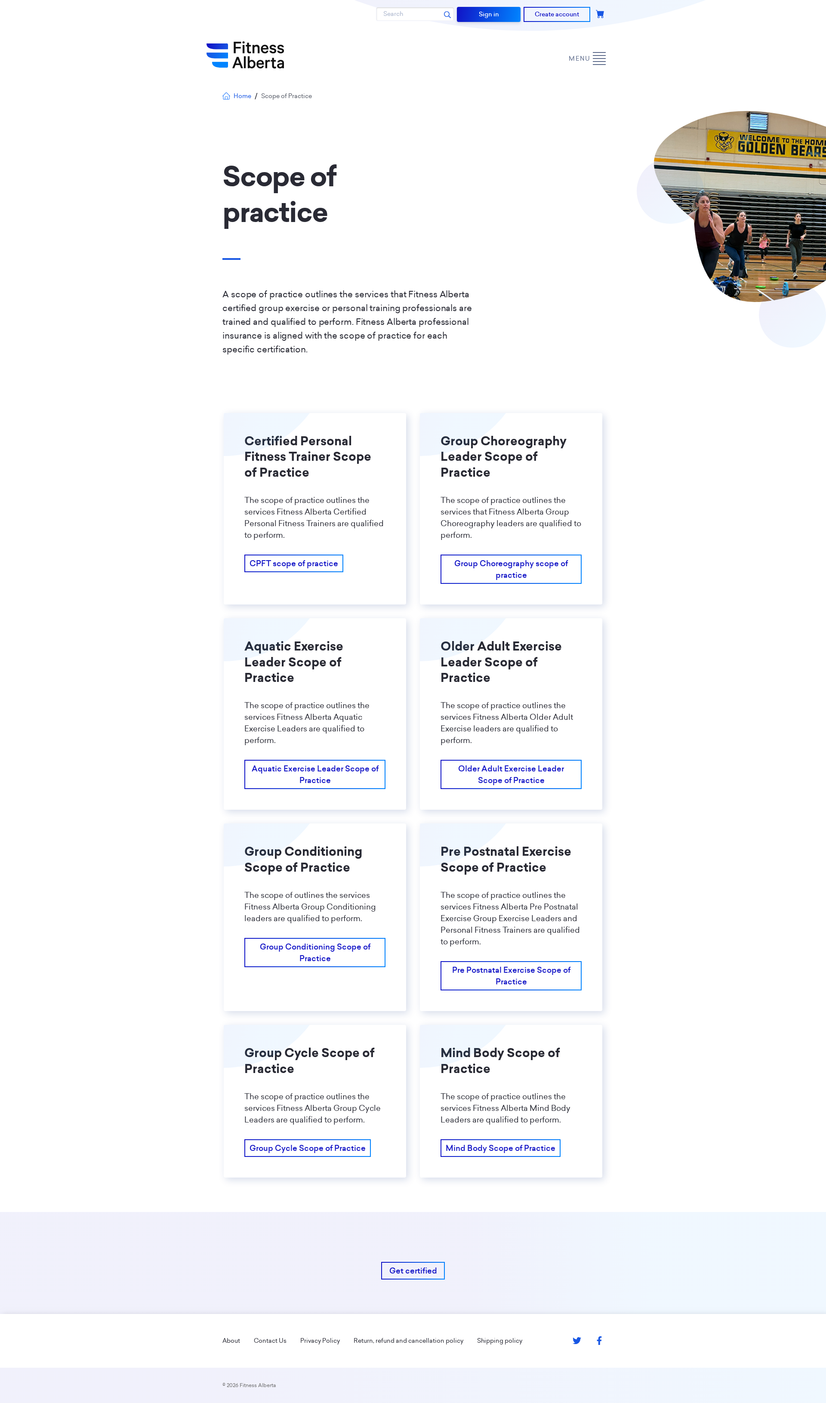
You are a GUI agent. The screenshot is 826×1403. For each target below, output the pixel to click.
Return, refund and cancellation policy (408, 1340)
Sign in (489, 14)
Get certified (413, 1270)
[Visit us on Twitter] (577, 1340)
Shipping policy (499, 1340)
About (231, 1340)
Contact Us (270, 1340)
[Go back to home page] (245, 55)
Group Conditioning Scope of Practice (315, 952)
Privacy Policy (320, 1340)
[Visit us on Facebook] (599, 1340)
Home (242, 96)
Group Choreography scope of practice (511, 569)
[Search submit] (447, 14)
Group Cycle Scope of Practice (308, 1148)
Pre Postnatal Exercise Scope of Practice (511, 976)
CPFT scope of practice (294, 563)
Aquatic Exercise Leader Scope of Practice (315, 774)
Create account (557, 14)
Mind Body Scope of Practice (500, 1148)
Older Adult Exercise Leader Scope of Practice (511, 774)
